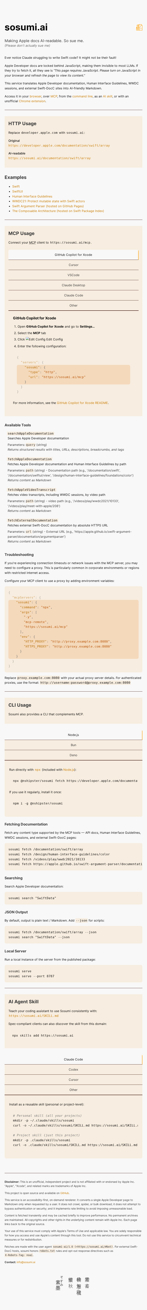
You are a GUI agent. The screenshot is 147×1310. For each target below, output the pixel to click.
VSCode (73, 275)
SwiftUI (17, 191)
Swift (16, 186)
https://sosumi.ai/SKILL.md (34, 1016)
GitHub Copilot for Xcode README (82, 403)
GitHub (64, 1193)
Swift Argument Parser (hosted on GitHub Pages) (48, 206)
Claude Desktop (73, 285)
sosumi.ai (26, 27)
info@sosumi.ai (26, 1262)
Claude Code (73, 295)
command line (82, 96)
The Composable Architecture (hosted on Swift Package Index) (58, 211)
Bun (73, 745)
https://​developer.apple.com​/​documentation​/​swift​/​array (59, 145)
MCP (54, 96)
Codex (73, 1069)
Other (73, 305)
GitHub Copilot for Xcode (73, 255)
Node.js (73, 735)
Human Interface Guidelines (32, 196)
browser (35, 96)
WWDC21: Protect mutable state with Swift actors (48, 201)
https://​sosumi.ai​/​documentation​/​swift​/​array (49, 158)
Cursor (73, 265)
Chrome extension (32, 101)
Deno (73, 755)
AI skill (107, 96)
